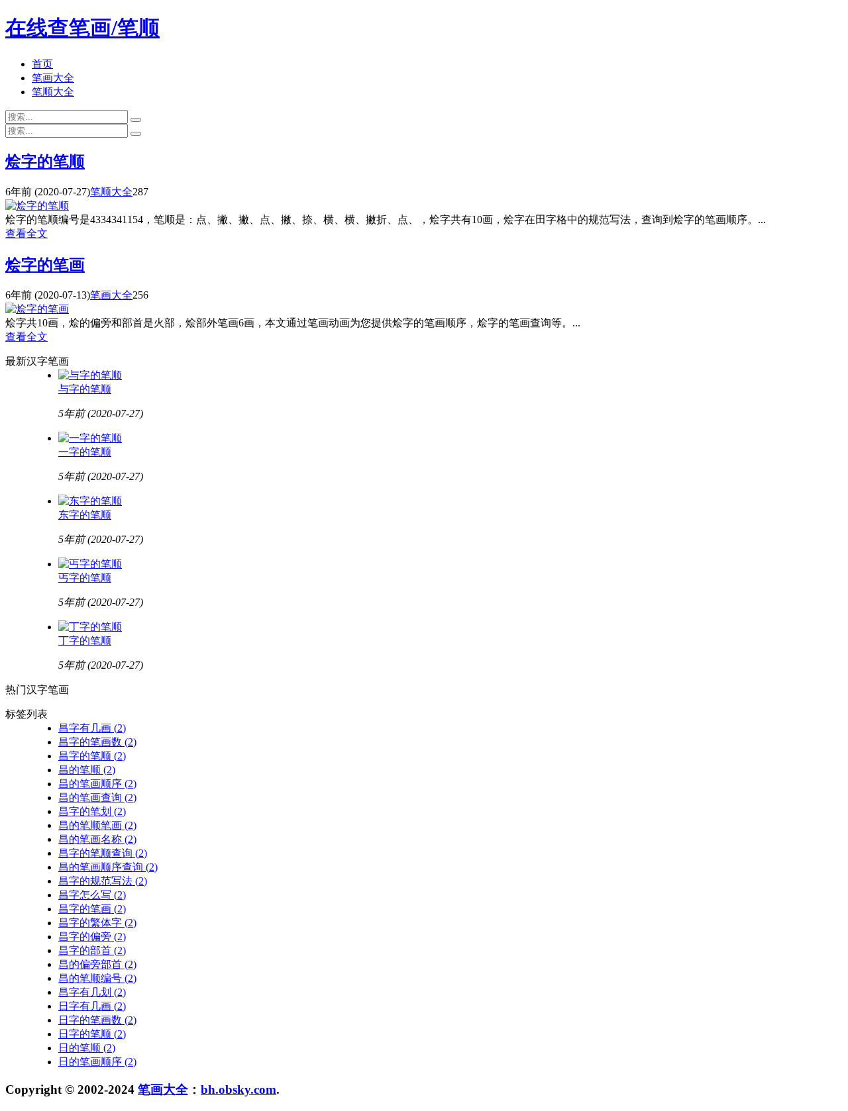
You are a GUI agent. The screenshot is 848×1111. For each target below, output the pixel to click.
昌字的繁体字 (97, 922)
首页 (42, 64)
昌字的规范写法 (102, 881)
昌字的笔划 (92, 811)
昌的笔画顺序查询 (108, 867)
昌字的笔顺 (92, 755)
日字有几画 (92, 1006)
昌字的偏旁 (92, 936)
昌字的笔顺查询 (102, 853)
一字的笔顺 (84, 452)
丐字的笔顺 (84, 577)
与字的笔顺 (84, 389)
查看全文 (26, 233)
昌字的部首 (92, 950)
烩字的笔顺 (45, 161)
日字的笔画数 (97, 1020)
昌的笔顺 (86, 769)
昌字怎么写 (92, 894)
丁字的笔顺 (84, 640)
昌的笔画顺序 (97, 783)
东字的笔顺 (84, 514)
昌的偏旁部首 (97, 964)
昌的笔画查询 (97, 797)
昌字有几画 (92, 728)
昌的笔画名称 (97, 839)
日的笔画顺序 (97, 1061)
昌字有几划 (92, 992)
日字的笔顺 (92, 1033)
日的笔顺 (86, 1047)
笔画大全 (53, 77)
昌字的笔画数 (97, 742)
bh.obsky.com (238, 1089)
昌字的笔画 (92, 908)
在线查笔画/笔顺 (82, 28)
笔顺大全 (53, 91)
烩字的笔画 (45, 264)
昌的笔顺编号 (97, 978)
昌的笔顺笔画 (97, 825)
